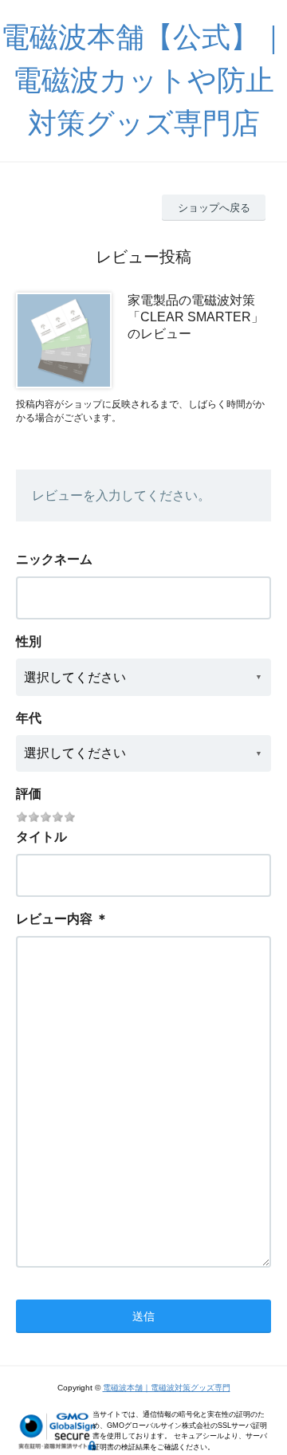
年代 (28, 718)
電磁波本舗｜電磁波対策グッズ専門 (166, 1387)
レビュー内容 (54, 919)
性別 (28, 641)
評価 (28, 793)
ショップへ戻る (214, 208)
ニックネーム (54, 559)
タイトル (41, 837)
